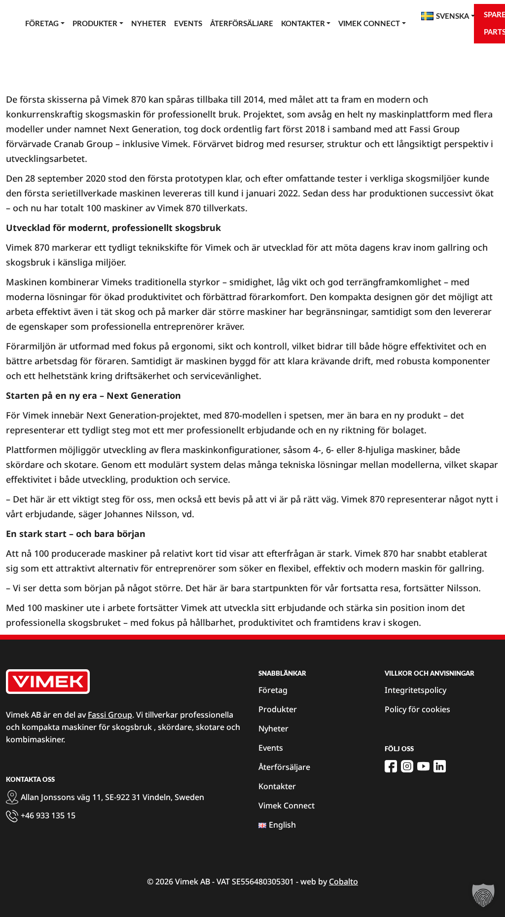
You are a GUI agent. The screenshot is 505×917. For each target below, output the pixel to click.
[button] (483, 895)
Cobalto (343, 881)
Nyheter (148, 24)
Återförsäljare (241, 24)
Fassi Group (110, 714)
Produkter (94, 24)
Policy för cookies (417, 709)
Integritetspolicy (415, 690)
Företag (42, 24)
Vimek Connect (369, 24)
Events (188, 24)
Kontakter (303, 24)
